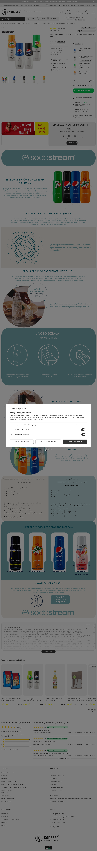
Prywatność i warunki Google (34, 419)
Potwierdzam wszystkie (75, 441)
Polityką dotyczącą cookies (58, 415)
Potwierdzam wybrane (22, 441)
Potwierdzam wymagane (48, 441)
